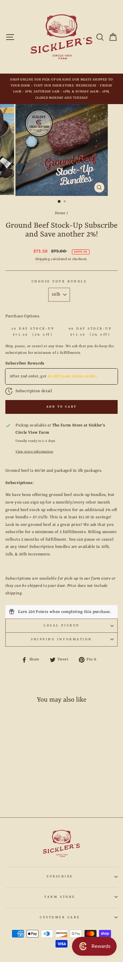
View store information (34, 451)
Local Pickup (61, 625)
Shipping (42, 259)
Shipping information (61, 639)
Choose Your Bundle (59, 281)
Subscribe (60, 876)
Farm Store (59, 897)
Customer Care (60, 917)
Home (60, 213)
